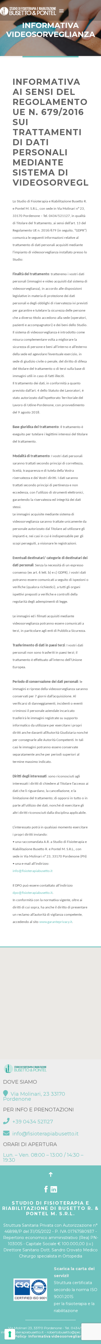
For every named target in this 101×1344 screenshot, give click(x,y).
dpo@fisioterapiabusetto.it (32, 893)
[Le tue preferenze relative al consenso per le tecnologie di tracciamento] (9, 1334)
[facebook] (46, 1190)
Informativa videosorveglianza (57, 1336)
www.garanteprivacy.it (55, 922)
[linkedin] (53, 1190)
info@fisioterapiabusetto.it (32, 871)
